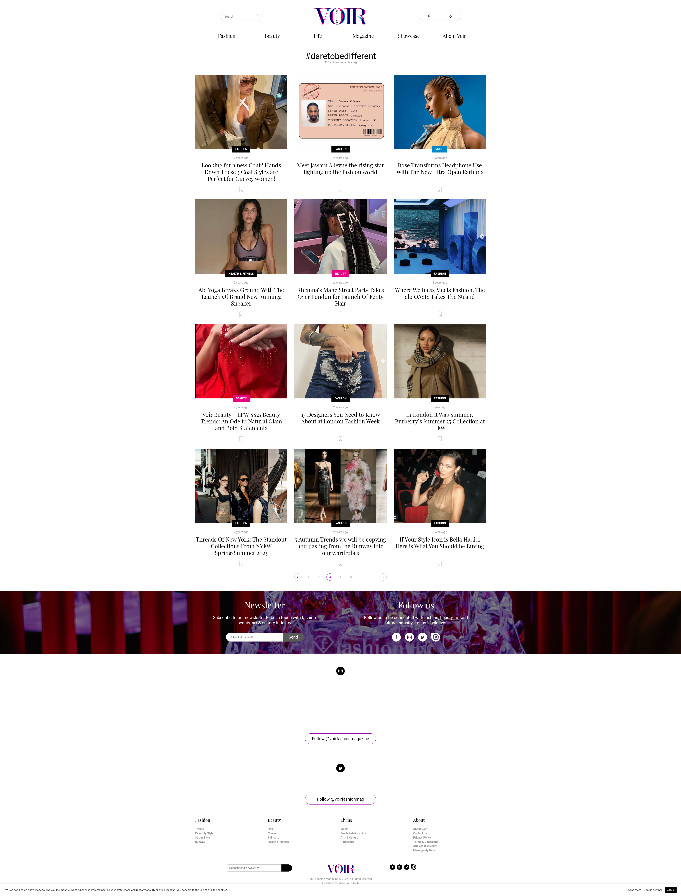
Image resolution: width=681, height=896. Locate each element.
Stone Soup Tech (348, 883)
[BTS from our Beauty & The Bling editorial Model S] (231, 704)
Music (439, 149)
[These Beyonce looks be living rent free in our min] (449, 704)
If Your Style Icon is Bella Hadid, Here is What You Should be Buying (439, 542)
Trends (199, 829)
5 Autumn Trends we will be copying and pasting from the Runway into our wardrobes (340, 545)
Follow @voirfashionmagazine (340, 738)
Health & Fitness (241, 273)
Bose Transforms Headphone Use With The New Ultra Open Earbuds (439, 168)
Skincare (273, 837)
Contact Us (420, 833)
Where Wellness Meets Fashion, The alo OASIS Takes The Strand (440, 293)
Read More (634, 890)
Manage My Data (424, 850)
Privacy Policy (422, 837)
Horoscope (347, 842)
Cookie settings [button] (653, 890)
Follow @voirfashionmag (340, 799)
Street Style (202, 837)
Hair (270, 829)
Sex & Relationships (353, 833)
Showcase (409, 35)
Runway (200, 842)
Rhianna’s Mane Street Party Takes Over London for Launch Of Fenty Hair (340, 296)
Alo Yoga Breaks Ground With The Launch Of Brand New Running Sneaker (241, 296)
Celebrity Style (204, 833)
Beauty (272, 35)
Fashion (227, 35)
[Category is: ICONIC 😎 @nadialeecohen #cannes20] (304, 704)
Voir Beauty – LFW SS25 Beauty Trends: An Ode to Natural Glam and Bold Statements (241, 421)
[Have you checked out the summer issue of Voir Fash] (377, 704)
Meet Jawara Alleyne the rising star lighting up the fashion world (340, 168)
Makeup (273, 833)
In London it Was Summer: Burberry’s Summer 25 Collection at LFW (440, 421)
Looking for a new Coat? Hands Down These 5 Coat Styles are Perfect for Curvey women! (241, 171)
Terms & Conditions (425, 842)
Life (318, 35)
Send (293, 637)
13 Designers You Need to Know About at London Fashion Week (340, 417)
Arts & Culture (349, 837)
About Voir (454, 35)
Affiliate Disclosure (425, 846)
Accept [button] (670, 890)
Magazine (363, 35)
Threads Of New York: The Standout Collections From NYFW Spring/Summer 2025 (241, 545)
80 (372, 577)
